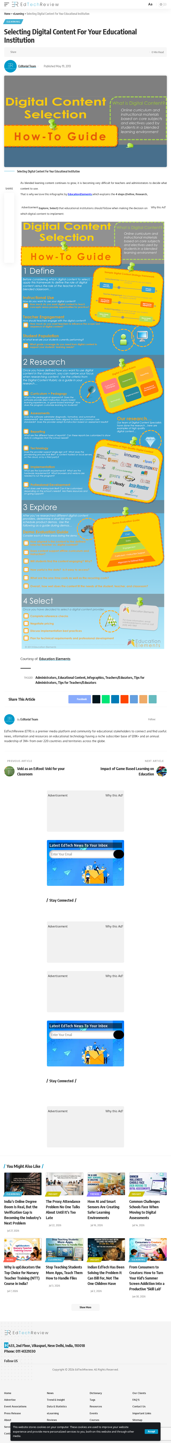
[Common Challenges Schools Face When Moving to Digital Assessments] (148, 1184)
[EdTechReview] (35, 4)
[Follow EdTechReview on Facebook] (52, 909)
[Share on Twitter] (27, 52)
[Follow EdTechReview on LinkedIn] (96, 909)
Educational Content (72, 677)
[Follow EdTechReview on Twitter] (63, 909)
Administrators (46, 677)
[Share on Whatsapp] (33, 52)
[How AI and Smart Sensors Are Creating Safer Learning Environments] (106, 1184)
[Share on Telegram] (53, 52)
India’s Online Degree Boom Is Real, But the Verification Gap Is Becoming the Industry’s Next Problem (22, 1212)
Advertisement (29, 207)
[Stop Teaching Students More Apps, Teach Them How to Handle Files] (64, 1249)
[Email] (59, 52)
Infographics (95, 677)
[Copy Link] (66, 52)
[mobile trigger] (7, 4)
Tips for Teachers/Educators (77, 682)
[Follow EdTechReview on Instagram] (85, 909)
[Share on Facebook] (21, 52)
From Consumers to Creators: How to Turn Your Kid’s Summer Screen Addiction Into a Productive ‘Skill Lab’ (147, 1277)
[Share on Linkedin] (40, 52)
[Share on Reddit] (46, 52)
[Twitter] (159, 719)
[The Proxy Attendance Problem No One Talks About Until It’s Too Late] (64, 1184)
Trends (94, 1194)
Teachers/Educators (118, 677)
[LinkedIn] (165, 719)
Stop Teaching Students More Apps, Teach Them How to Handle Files (64, 1272)
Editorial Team (27, 66)
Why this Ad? (158, 207)
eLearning (13, 21)
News (10, 1259)
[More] (72, 52)
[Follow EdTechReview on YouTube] (74, 909)
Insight (53, 1194)
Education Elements (54, 659)
